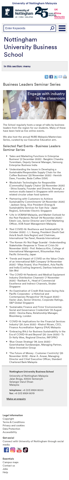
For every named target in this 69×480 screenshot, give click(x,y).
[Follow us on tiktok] (25, 450)
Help (5, 472)
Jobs (5, 468)
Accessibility (10, 432)
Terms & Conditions (14, 422)
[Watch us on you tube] (19, 450)
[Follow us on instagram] (12, 450)
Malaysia (59, 16)
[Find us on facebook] (6, 450)
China (57, 13)
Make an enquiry (16, 399)
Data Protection (11, 428)
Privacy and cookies (14, 425)
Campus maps (10, 462)
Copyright (8, 418)
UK (56, 9)
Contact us (9, 465)
